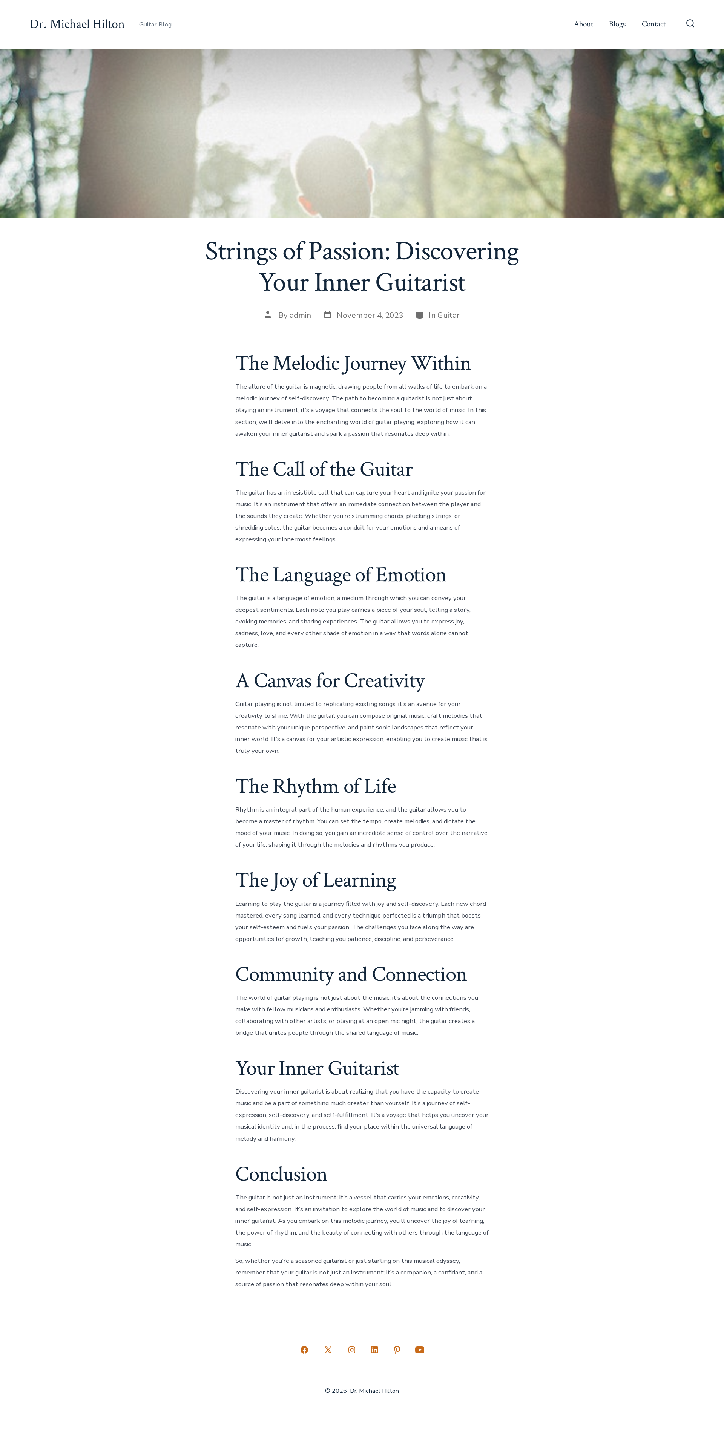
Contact (654, 24)
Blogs (617, 24)
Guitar (448, 315)
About (583, 24)
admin (300, 315)
